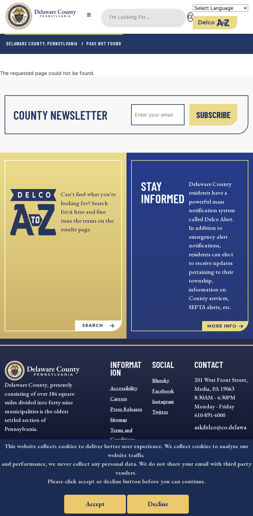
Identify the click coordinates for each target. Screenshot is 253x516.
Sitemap (118, 419)
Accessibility (124, 388)
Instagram (163, 401)
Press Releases (126, 409)
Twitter (160, 411)
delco (206, 22)
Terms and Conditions (122, 435)
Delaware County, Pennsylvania (41, 43)
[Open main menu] (89, 15)
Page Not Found (103, 43)
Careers (118, 398)
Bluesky (160, 380)
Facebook (163, 390)
